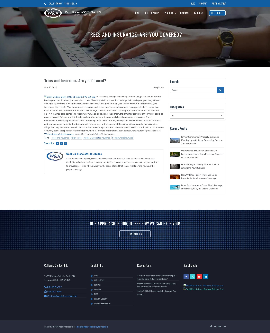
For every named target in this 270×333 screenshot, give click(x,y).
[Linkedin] (205, 276)
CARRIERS (97, 289)
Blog (193, 3)
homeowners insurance (122, 138)
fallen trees (76, 138)
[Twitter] (192, 276)
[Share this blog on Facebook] (57, 143)
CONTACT (97, 284)
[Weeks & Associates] (72, 13)
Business (184, 13)
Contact (203, 3)
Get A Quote (217, 13)
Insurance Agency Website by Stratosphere (92, 326)
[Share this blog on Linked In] (65, 143)
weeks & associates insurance (97, 138)
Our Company (152, 13)
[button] (175, 13)
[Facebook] (186, 276)
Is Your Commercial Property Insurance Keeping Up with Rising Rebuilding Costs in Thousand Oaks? (201, 140)
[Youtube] (199, 276)
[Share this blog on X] (61, 143)
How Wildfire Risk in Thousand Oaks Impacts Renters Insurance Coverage (199, 176)
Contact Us (135, 234)
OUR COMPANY (99, 280)
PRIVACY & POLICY (100, 298)
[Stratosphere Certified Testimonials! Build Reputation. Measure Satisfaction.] (205, 287)
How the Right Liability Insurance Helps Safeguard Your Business (200, 166)
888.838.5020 (70, 3)
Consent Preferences (102, 303)
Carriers (198, 13)
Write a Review (219, 3)
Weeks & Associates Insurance (59, 134)
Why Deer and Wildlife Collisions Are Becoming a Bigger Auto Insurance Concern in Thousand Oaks (202, 154)
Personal (169, 13)
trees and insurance (60, 138)
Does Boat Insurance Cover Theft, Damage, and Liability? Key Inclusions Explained (202, 187)
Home (137, 13)
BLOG (96, 294)
